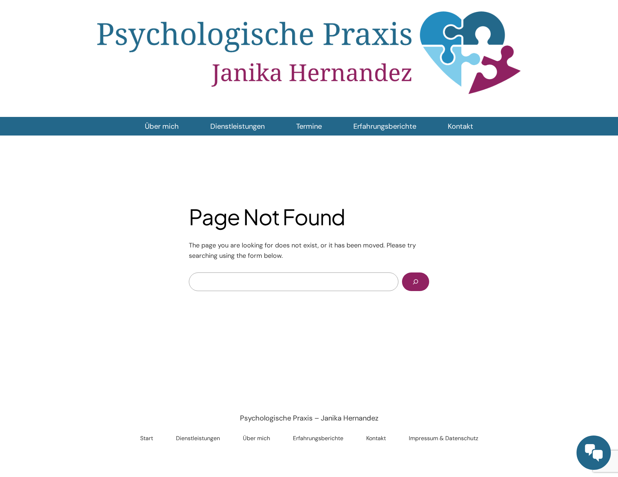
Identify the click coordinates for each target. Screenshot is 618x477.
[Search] (415, 281)
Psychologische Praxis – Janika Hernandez (309, 418)
